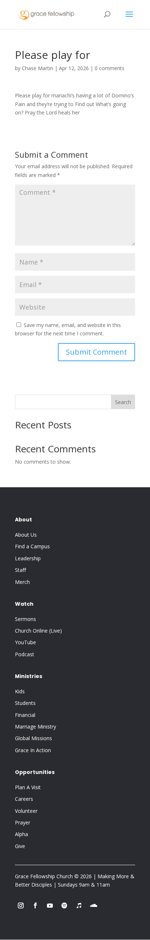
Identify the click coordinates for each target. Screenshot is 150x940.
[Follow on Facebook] (35, 905)
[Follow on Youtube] (50, 905)
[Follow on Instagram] (21, 905)
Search (123, 402)
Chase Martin (37, 68)
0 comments (110, 68)
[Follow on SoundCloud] (93, 905)
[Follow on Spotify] (64, 905)
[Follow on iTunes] (79, 905)
